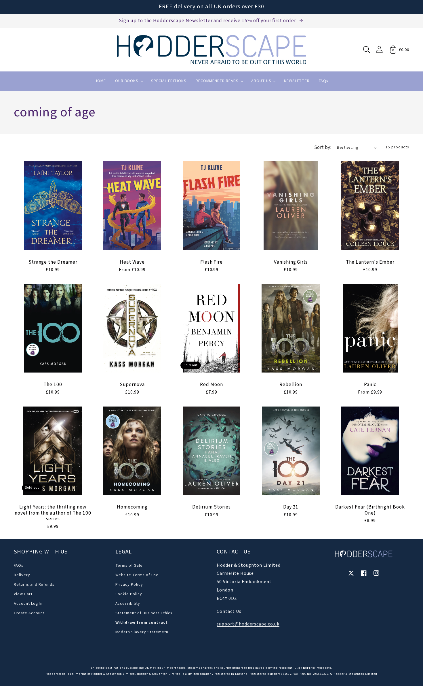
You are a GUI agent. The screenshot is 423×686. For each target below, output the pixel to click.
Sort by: (322, 147)
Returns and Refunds (34, 584)
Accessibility (127, 603)
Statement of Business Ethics (144, 613)
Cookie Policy (128, 594)
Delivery (22, 575)
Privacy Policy (129, 584)
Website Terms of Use (137, 575)
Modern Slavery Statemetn (141, 632)
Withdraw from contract (141, 622)
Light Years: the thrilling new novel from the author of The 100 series (53, 513)
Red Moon (211, 385)
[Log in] (379, 49)
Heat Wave (132, 262)
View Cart (23, 594)
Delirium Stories (211, 507)
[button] (366, 49)
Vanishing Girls (291, 262)
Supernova (132, 385)
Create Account (29, 613)
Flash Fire (211, 262)
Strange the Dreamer (52, 262)
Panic (370, 385)
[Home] (211, 49)
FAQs (18, 565)
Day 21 (291, 507)
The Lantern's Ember (370, 262)
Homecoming (132, 507)
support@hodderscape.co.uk (248, 624)
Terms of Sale (129, 565)
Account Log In (28, 603)
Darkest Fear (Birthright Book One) (370, 510)
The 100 (52, 385)
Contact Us (229, 611)
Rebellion (290, 385)
